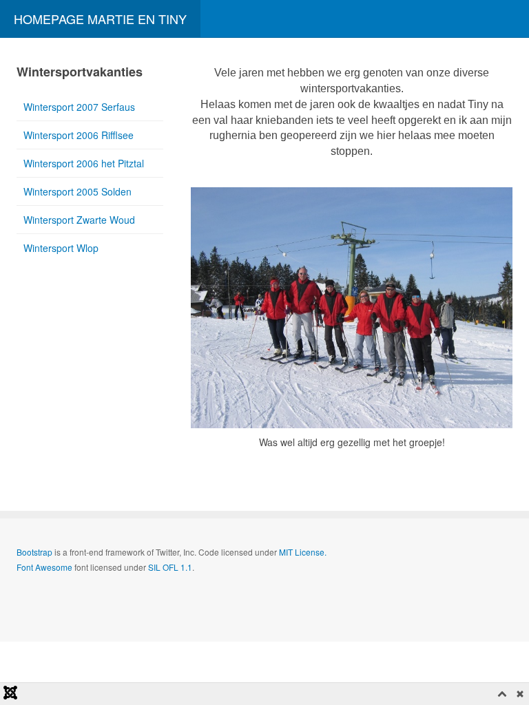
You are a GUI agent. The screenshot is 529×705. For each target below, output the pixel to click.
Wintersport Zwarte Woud (79, 220)
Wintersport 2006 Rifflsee (78, 135)
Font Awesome (44, 567)
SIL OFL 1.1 (170, 567)
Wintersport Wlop (60, 248)
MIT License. (302, 552)
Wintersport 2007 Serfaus (79, 107)
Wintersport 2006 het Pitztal (83, 163)
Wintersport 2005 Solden (77, 191)
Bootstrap (34, 552)
